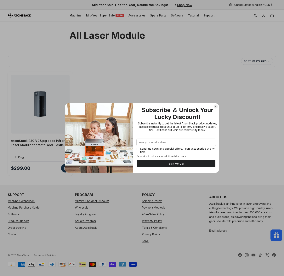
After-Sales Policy (153, 214)
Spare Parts (158, 15)
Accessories (136, 15)
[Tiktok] (260, 255)
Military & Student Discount (92, 201)
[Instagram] (246, 255)
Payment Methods (153, 207)
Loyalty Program (85, 214)
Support (208, 15)
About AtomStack (86, 227)
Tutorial (193, 15)
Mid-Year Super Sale (104, 15)
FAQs (145, 240)
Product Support (18, 221)
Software (177, 15)
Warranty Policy (152, 221)
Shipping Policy (152, 201)
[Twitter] (267, 255)
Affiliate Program (85, 221)
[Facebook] (240, 255)
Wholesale (81, 207)
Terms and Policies (45, 255)
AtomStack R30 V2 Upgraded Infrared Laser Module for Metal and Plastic (40, 143)
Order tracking (17, 227)
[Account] (263, 15)
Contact (13, 234)
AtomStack (23, 255)
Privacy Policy (151, 234)
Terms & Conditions (154, 227)
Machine (76, 15)
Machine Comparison (21, 201)
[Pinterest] (274, 255)
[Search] (255, 15)
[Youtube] (253, 255)
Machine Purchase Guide (24, 207)
